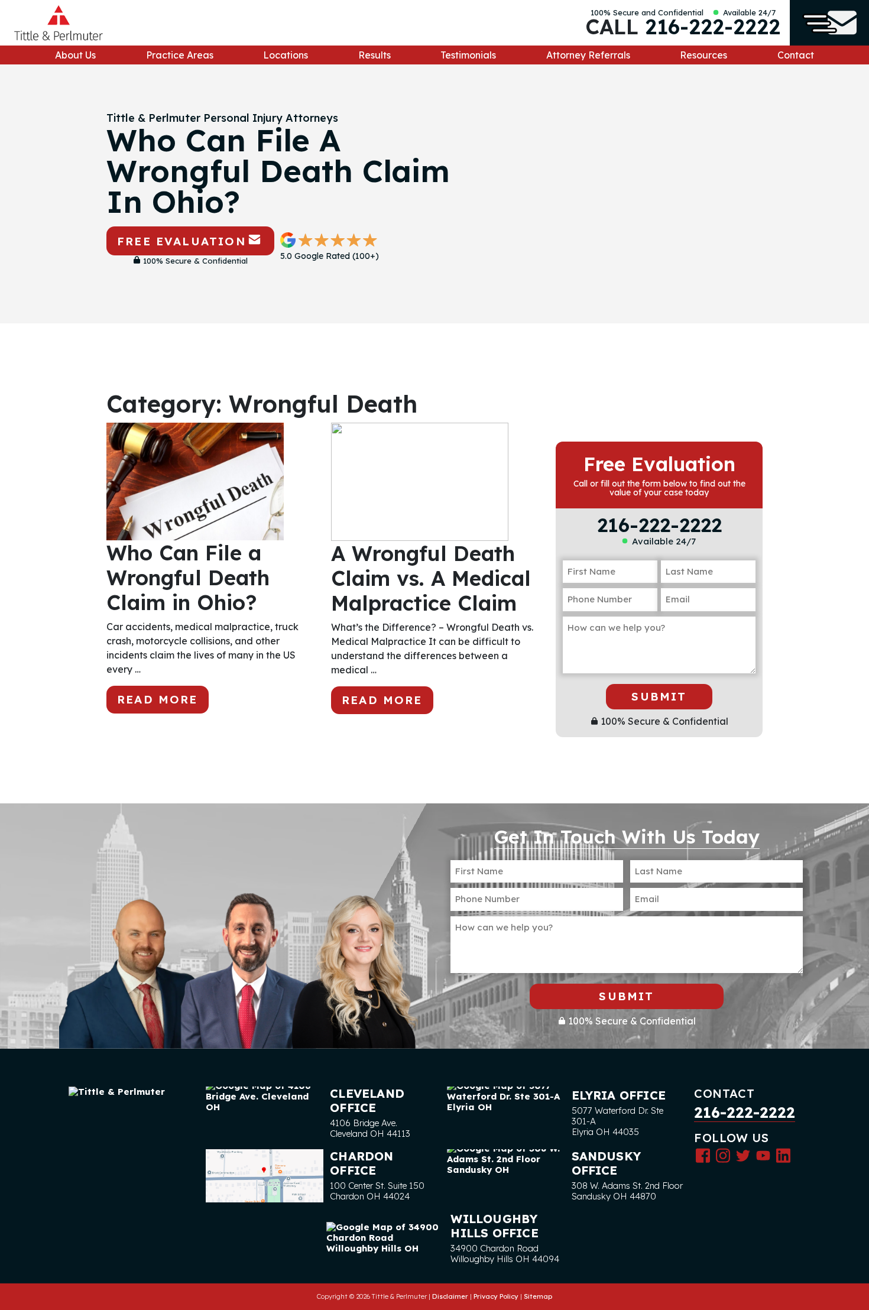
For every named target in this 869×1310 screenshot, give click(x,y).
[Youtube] (763, 1154)
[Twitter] (743, 1154)
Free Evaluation (181, 241)
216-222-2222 (712, 27)
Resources (703, 55)
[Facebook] (703, 1154)
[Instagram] (723, 1154)
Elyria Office (619, 1095)
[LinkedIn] (783, 1154)
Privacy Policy (496, 1296)
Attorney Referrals (588, 55)
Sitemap (538, 1296)
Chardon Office (361, 1163)
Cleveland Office (367, 1100)
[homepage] (58, 23)
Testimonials (468, 55)
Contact (795, 55)
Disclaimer (450, 1296)
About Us (75, 55)
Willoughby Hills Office (494, 1225)
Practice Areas (179, 55)
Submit (658, 696)
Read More (157, 699)
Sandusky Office (606, 1163)
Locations (285, 55)
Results (374, 55)
